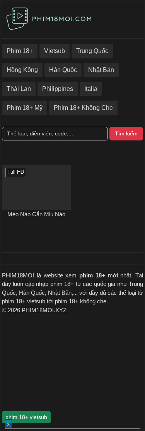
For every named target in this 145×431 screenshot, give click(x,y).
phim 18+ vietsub (26, 417)
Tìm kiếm (126, 133)
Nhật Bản (101, 70)
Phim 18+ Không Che (83, 107)
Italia (90, 89)
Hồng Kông (22, 70)
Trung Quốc (92, 51)
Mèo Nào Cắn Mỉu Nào (36, 214)
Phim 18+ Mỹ (25, 107)
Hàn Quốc (63, 70)
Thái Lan (19, 89)
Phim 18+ (20, 51)
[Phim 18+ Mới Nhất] (50, 18)
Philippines (57, 89)
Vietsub (54, 51)
